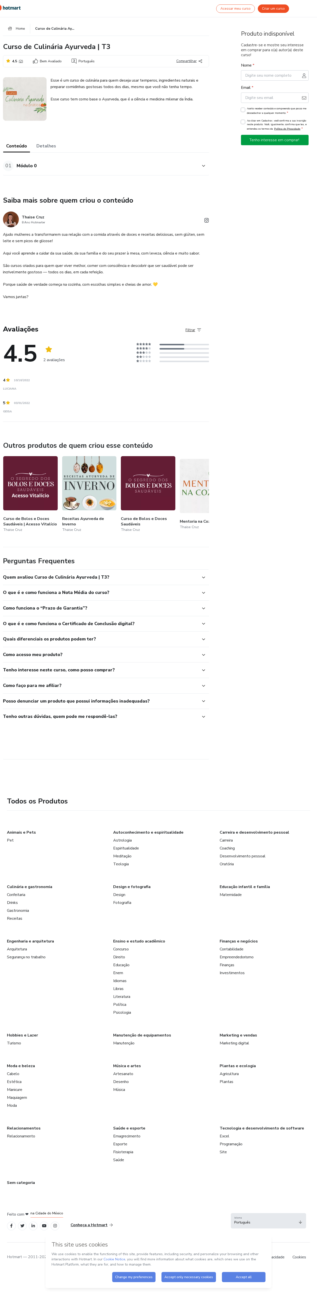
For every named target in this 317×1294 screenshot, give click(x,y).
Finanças (227, 965)
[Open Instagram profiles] (55, 1226)
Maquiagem (17, 1097)
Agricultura (229, 1074)
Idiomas (120, 981)
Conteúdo (16, 146)
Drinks (12, 902)
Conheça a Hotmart (89, 1225)
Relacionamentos (24, 1128)
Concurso (121, 949)
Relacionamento (21, 1136)
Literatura (121, 996)
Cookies (299, 1257)
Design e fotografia (132, 887)
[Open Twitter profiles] (22, 1226)
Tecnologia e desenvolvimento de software (262, 1128)
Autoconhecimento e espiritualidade (148, 832)
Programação (231, 1144)
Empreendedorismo (237, 957)
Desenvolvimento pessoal (242, 856)
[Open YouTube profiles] (44, 1226)
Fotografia (122, 902)
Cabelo (13, 1074)
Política (119, 1004)
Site (223, 1152)
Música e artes (127, 1066)
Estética (14, 1081)
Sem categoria (21, 1182)
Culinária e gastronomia (29, 887)
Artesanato (123, 1074)
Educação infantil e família (245, 887)
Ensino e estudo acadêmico (139, 941)
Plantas (226, 1081)
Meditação (122, 856)
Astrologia (122, 840)
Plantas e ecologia (238, 1066)
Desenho (121, 1081)
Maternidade (231, 894)
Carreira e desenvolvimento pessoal (254, 832)
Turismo (14, 1043)
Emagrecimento (126, 1136)
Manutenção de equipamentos (142, 1035)
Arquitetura (17, 949)
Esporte (120, 1144)
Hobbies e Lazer (22, 1035)
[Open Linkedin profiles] (33, 1226)
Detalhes (46, 146)
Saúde (118, 1160)
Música (119, 1089)
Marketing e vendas (238, 1035)
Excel (224, 1136)
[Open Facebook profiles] (11, 1226)
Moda (12, 1105)
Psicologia (122, 1012)
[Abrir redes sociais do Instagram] (206, 221)
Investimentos (232, 973)
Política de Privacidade (287, 128)
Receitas (14, 918)
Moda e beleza (21, 1066)
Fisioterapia (123, 1152)
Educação (121, 965)
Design (119, 894)
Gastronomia (18, 910)
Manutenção (123, 1043)
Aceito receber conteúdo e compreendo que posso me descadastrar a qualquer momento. (276, 111)
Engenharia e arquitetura (30, 941)
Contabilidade (231, 949)
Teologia (121, 864)
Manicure (14, 1089)
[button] (100, 166)
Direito (119, 957)
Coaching (227, 848)
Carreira (226, 840)
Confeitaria (16, 894)
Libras (118, 988)
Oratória (227, 864)
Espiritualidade (126, 848)
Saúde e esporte (129, 1128)
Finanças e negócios (239, 941)
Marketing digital (234, 1043)
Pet (10, 840)
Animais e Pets (21, 832)
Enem (118, 973)
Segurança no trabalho (26, 957)
